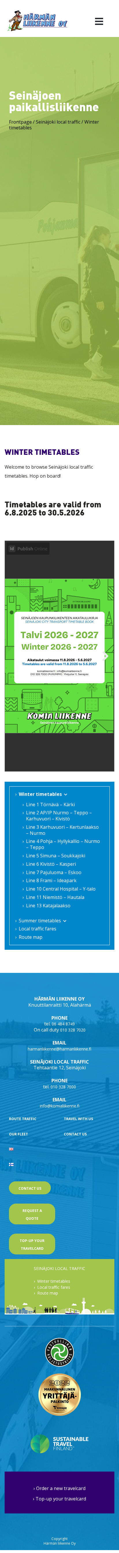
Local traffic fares (37, 929)
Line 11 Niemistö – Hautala (55, 897)
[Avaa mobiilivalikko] (99, 21)
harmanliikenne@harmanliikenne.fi (59, 1049)
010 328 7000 (63, 1087)
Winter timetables (40, 794)
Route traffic (22, 1118)
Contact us (75, 1134)
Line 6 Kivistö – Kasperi (51, 864)
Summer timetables (40, 920)
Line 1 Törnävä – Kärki (50, 804)
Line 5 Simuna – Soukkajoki (55, 855)
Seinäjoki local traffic (58, 122)
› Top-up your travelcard (59, 1499)
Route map (30, 937)
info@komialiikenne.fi (59, 1106)
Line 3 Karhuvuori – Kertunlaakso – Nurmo (62, 830)
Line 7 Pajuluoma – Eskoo (53, 872)
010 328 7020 (72, 1030)
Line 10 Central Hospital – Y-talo (61, 889)
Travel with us (78, 1118)
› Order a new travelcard (59, 1488)
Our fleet (18, 1134)
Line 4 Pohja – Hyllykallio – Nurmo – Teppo (63, 844)
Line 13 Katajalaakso (48, 905)
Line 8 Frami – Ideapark (51, 880)
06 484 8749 (63, 1024)
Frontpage (20, 122)
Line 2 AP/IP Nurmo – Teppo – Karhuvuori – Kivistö (59, 815)
